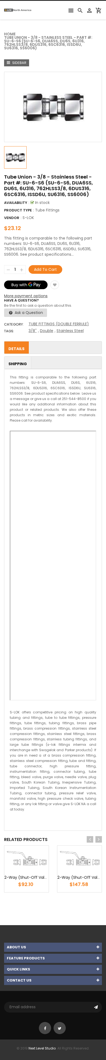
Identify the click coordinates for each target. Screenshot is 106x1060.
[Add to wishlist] (54, 285)
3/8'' (33, 330)
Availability (15, 202)
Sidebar (18, 62)
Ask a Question (28, 312)
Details (16, 348)
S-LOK (28, 217)
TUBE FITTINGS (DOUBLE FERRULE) (59, 324)
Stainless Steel (70, 330)
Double (46, 330)
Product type (18, 210)
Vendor (11, 217)
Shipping (17, 364)
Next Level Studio (42, 1048)
